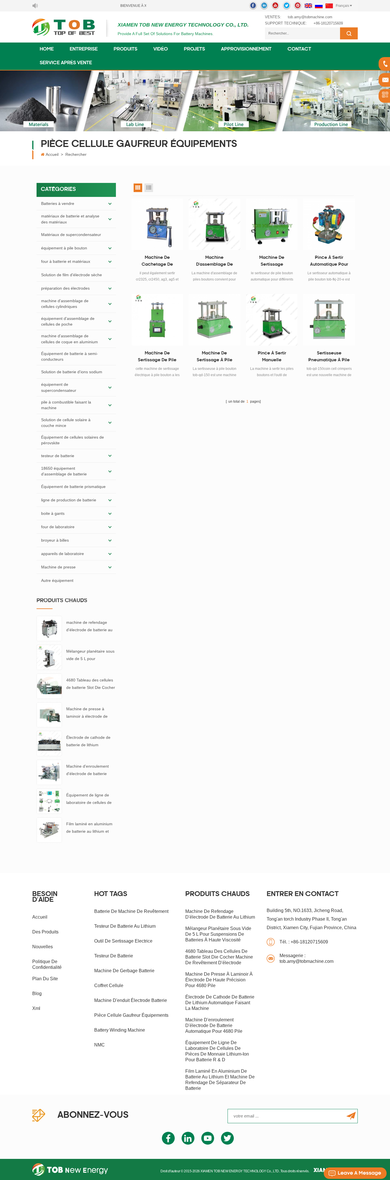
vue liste (148, 187)
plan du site (45, 978)
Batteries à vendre (57, 203)
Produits (125, 49)
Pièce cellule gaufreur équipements (131, 1015)
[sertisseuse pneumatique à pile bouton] (329, 320)
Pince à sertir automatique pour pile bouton (329, 262)
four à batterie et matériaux (65, 261)
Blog (37, 993)
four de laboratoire (58, 527)
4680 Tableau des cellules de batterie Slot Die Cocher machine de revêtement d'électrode (90, 684)
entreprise (84, 49)
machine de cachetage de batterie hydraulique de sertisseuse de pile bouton (157, 262)
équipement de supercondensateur (58, 387)
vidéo (160, 49)
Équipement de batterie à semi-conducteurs (69, 356)
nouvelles (42, 946)
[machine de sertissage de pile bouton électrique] (157, 320)
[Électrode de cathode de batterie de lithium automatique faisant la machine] (49, 743)
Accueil (52, 154)
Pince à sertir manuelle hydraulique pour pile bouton (272, 357)
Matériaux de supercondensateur (71, 234)
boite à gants (53, 513)
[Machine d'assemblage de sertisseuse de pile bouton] (214, 224)
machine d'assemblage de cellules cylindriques (65, 303)
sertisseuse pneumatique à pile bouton (329, 357)
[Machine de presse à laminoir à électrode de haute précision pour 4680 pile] (49, 714)
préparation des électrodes (65, 288)
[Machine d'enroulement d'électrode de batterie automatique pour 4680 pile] (49, 772)
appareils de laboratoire (62, 553)
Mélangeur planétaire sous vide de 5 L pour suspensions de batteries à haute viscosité (90, 655)
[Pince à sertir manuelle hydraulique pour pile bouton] (272, 320)
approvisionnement (246, 49)
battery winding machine (119, 1030)
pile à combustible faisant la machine (66, 405)
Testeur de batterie (113, 955)
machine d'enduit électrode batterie (130, 1000)
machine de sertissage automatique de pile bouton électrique (271, 262)
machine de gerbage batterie (124, 970)
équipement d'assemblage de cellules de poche (68, 321)
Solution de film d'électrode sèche (71, 275)
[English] (308, 5)
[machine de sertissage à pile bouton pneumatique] (214, 320)
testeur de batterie (57, 455)
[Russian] (319, 5)
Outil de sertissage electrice (123, 941)
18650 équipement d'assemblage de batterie (64, 471)
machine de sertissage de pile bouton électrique (157, 357)
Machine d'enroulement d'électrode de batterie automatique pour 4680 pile (87, 770)
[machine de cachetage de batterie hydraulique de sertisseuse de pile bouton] (157, 224)
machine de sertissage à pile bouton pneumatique (214, 357)
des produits (45, 931)
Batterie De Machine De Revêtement (131, 911)
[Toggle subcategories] (110, 203)
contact (299, 49)
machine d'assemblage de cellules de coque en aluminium (69, 339)
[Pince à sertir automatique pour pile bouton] (329, 224)
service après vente (66, 63)
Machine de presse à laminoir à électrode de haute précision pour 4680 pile (90, 713)
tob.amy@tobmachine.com (310, 17)
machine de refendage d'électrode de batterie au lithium (89, 627)
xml (36, 1008)
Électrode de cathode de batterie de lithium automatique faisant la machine (88, 742)
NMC (99, 1044)
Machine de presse (58, 567)
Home (47, 49)
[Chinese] (329, 5)
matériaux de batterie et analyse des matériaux (70, 219)
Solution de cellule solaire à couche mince (66, 422)
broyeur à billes (55, 540)
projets (194, 49)
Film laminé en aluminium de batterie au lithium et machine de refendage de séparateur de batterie (89, 828)
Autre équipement (57, 580)
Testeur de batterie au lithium (125, 926)
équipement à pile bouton (64, 248)
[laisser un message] (355, 1173)
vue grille (138, 187)
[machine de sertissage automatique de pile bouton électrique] (272, 224)
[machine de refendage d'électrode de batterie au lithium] (49, 628)
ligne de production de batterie (68, 500)
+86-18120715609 (328, 23)
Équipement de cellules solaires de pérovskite (72, 440)
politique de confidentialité (47, 964)
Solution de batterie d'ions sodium (71, 372)
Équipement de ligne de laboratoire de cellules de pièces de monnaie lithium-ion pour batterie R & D (90, 799)
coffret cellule (108, 985)
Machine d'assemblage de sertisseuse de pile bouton (214, 262)
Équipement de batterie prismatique (73, 486)
